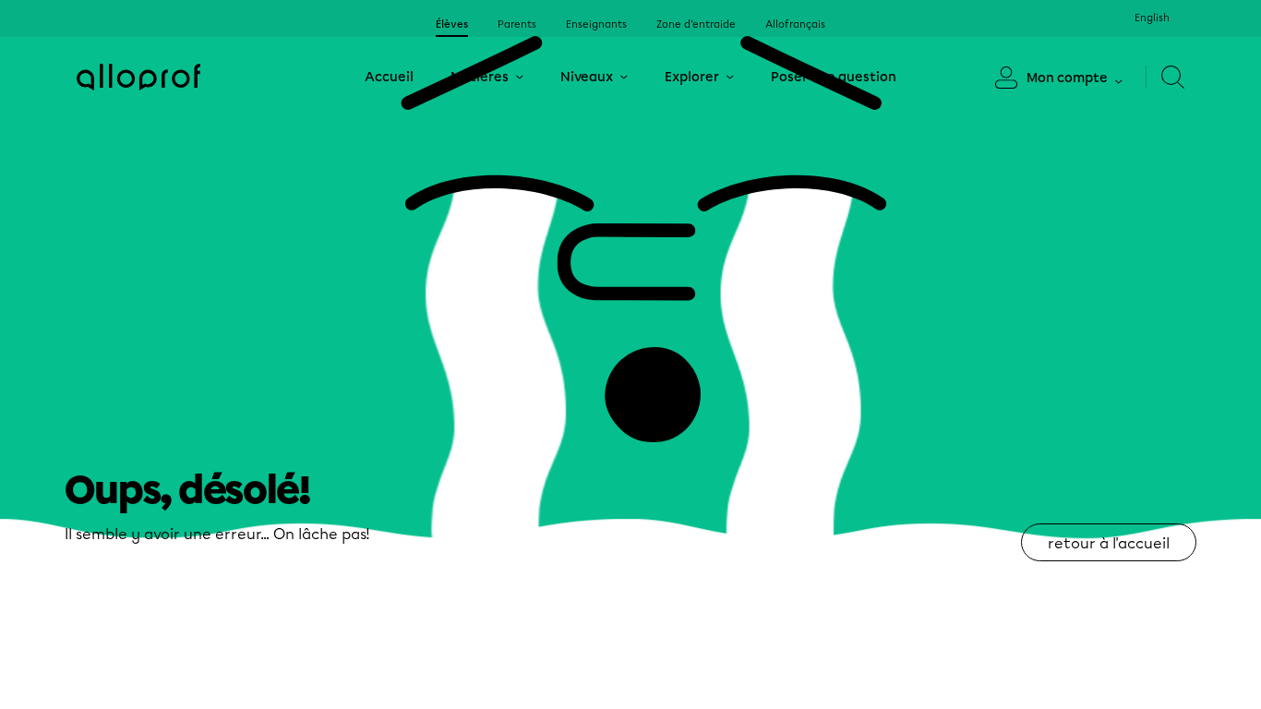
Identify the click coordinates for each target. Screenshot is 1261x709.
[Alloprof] (138, 77)
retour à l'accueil (1109, 543)
